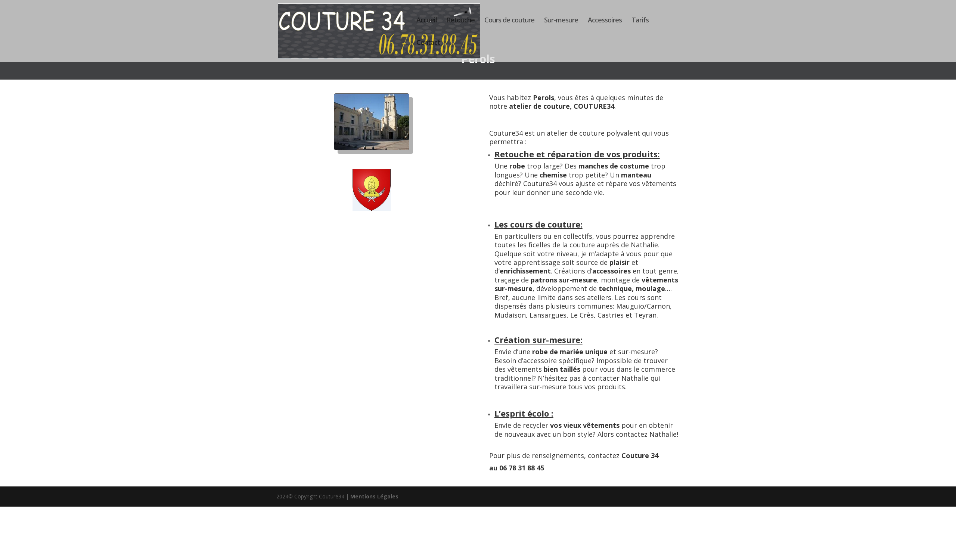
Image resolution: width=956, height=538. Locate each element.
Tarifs (640, 20)
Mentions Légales (374, 496)
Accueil (426, 20)
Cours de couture (509, 20)
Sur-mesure (561, 20)
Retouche (461, 20)
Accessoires (605, 20)
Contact (428, 43)
